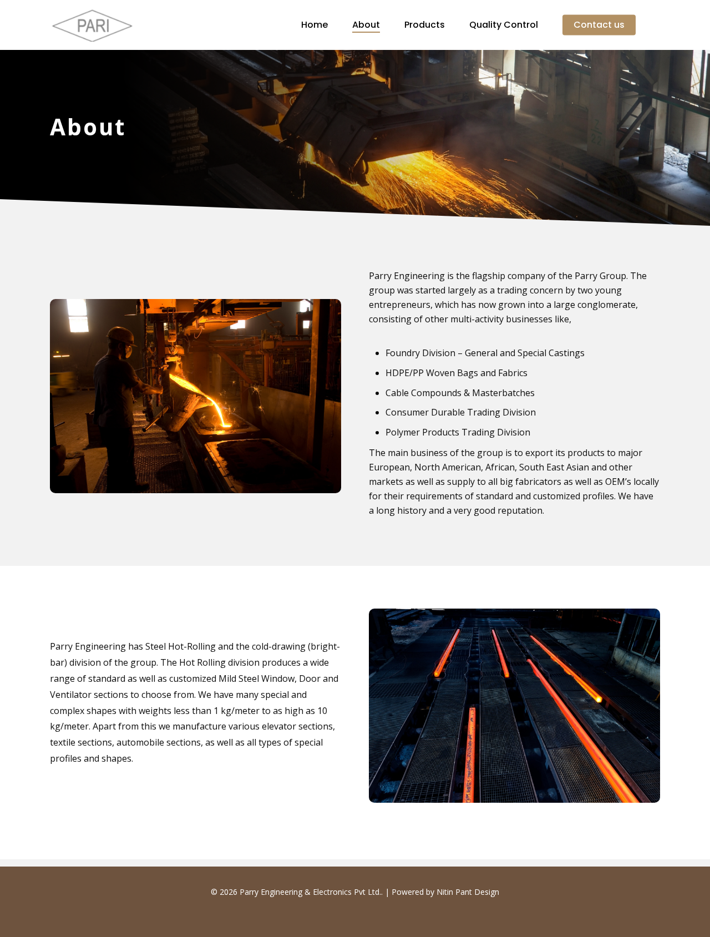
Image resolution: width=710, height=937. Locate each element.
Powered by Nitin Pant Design (445, 892)
